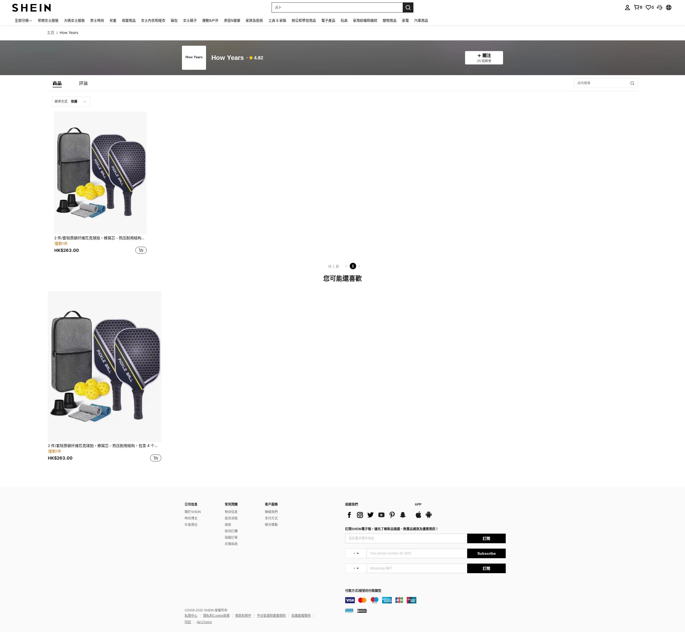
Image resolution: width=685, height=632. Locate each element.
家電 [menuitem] (405, 20)
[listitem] (100, 183)
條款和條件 (243, 616)
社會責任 (191, 525)
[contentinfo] (425, 600)
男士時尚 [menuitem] (97, 20)
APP (418, 504)
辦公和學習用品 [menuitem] (304, 20)
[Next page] (359, 266)
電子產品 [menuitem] (328, 20)
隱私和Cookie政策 (216, 616)
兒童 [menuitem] (112, 20)
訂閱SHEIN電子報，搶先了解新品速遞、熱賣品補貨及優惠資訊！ (392, 529)
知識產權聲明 (301, 616)
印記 (188, 622)
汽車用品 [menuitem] (421, 20)
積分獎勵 (271, 525)
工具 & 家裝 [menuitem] (277, 20)
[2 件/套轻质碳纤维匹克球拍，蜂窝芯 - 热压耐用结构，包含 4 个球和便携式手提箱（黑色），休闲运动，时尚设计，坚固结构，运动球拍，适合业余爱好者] (100, 172)
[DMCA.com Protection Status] (362, 610)
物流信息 (231, 512)
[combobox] (71, 101)
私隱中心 (191, 616)
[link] (637, 7)
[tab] (57, 83)
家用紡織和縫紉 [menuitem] (365, 20)
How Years (227, 58)
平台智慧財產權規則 (271, 616)
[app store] (418, 517)
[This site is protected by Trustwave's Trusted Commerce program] (349, 610)
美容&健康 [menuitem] (232, 20)
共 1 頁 (333, 266)
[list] (377, 515)
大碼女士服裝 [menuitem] (74, 20)
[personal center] (627, 7)
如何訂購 (231, 531)
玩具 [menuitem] (344, 20)
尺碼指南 (231, 544)
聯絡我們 (271, 512)
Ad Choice (204, 622)
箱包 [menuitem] (174, 20)
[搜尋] (408, 7)
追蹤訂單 (231, 537)
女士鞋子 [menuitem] (190, 20)
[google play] (428, 517)
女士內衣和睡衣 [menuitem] (153, 20)
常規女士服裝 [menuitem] (48, 20)
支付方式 (271, 518)
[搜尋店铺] (632, 83)
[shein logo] (31, 7)
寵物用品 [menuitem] (390, 20)
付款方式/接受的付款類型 (363, 591)
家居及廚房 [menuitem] (254, 20)
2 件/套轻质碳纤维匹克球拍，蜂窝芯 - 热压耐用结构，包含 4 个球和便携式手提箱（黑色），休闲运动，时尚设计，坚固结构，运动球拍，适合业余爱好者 (100, 238)
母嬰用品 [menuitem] (129, 20)
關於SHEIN (193, 512)
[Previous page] (346, 266)
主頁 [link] (50, 32)
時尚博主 (191, 518)
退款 (228, 525)
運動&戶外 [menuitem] (210, 20)
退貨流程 (231, 518)
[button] (659, 7)
